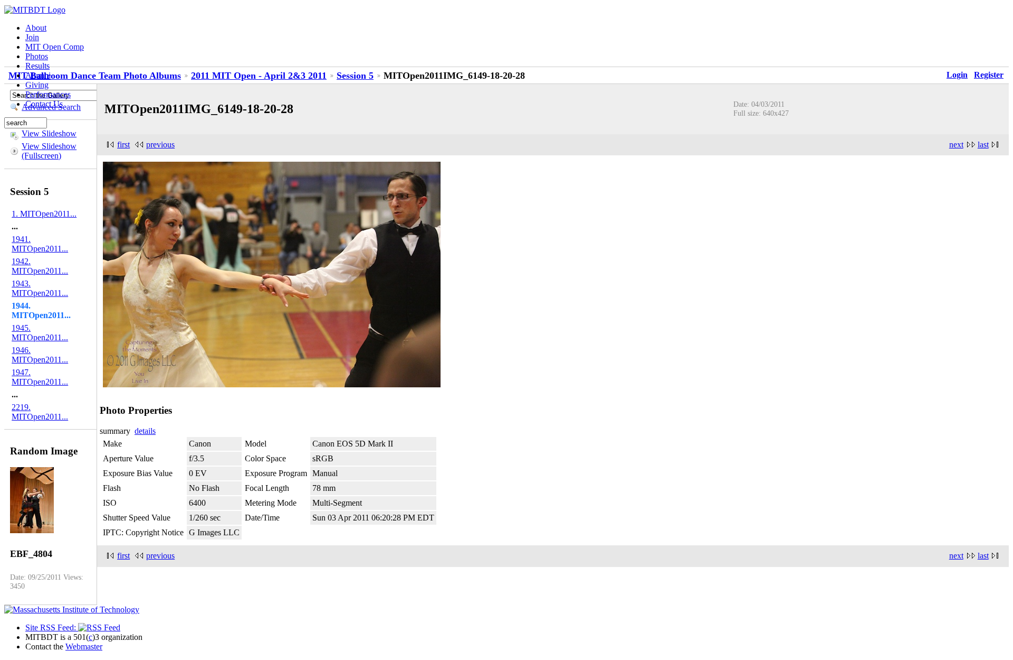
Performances (48, 94)
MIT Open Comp (54, 46)
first (123, 144)
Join (32, 37)
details (145, 430)
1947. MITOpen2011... (40, 377)
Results (37, 65)
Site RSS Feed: (51, 627)
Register (989, 74)
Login (957, 74)
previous (160, 144)
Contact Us (44, 103)
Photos (36, 56)
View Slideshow (49, 133)
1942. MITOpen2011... (40, 266)
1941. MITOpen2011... (40, 244)
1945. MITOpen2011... (40, 332)
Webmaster (83, 646)
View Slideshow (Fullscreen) (49, 151)
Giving (37, 84)
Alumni (38, 75)
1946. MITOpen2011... (40, 355)
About (35, 27)
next (956, 144)
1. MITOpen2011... (44, 213)
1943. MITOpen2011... (40, 288)
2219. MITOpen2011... (40, 412)
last (983, 144)
